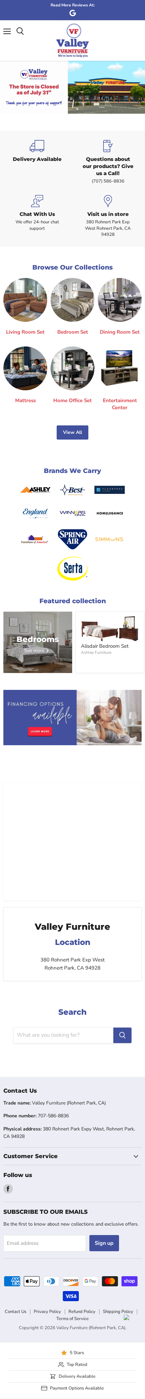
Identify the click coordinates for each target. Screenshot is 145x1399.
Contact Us (15, 1312)
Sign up (104, 1243)
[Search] (122, 1035)
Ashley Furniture (96, 652)
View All (72, 432)
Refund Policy (81, 1312)
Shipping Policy (118, 1312)
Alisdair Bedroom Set (104, 646)
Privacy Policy (47, 1312)
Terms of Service (72, 1319)
